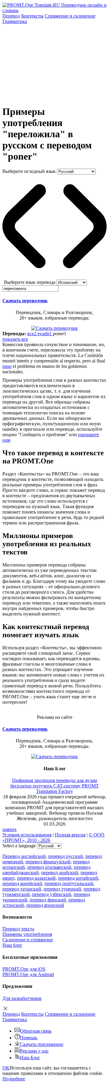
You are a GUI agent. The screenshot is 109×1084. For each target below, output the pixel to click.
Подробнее (13, 1078)
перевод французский (48, 861)
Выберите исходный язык (29, 171)
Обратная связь (35, 1031)
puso (7, 366)
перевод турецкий (62, 888)
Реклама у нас (34, 1050)
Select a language (19, 845)
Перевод (11, 15)
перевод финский (48, 899)
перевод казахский (36, 878)
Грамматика (14, 21)
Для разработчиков (21, 998)
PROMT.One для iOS (23, 969)
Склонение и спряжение (27, 939)
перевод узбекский (51, 894)
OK (6, 1067)
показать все (15, 339)
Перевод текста (18, 928)
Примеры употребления (27, 934)
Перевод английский (24, 856)
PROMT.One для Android (28, 974)
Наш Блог (30, 1057)
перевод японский (45, 905)
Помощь (28, 1037)
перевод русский (65, 856)
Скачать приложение (41, 1044)
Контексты (32, 15)
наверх (9, 829)
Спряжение (70, 15)
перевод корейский (22, 883)
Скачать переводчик (25, 300)
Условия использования (26, 834)
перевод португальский (69, 883)
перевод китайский (78, 878)
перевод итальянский (49, 867)
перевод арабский (59, 872)
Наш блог (12, 945)
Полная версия (70, 834)
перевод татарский (21, 888)
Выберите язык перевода (29, 282)
